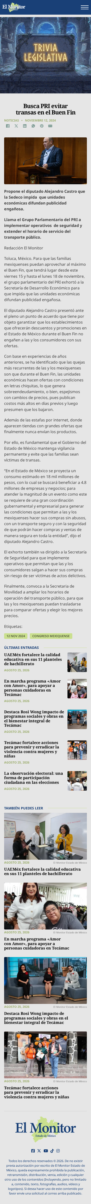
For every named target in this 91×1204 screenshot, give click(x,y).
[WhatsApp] (33, 126)
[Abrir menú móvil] (85, 7)
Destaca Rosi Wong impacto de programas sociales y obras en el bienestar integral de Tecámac (34, 718)
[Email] (50, 126)
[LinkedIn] (24, 126)
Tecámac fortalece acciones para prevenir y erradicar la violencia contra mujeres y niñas (31, 749)
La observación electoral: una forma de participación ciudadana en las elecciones (33, 778)
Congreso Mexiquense (51, 636)
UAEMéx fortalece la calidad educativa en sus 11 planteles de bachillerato (33, 659)
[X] (16, 126)
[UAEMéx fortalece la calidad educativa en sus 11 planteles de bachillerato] (77, 662)
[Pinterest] (41, 126)
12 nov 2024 (16, 636)
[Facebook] (7, 126)
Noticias (11, 120)
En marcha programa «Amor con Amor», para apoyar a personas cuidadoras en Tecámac (32, 687)
